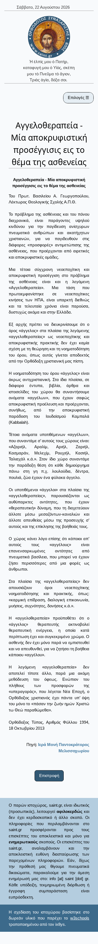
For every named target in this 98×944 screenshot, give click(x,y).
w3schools (79, 918)
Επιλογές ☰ (78, 97)
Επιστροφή (49, 775)
